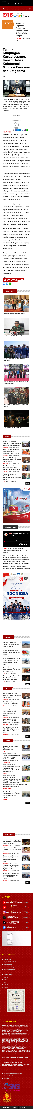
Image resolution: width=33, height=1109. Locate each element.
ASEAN (6, 977)
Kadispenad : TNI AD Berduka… (14, 336)
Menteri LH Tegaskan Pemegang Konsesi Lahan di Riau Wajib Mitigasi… (22, 29)
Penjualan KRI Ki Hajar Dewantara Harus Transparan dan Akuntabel (12, 459)
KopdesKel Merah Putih (10, 962)
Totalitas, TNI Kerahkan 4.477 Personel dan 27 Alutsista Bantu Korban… (12, 644)
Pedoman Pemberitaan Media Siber (13, 1073)
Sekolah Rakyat (8, 964)
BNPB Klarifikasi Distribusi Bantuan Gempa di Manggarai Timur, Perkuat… (11, 451)
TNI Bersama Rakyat (9, 969)
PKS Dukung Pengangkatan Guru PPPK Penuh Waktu (11, 702)
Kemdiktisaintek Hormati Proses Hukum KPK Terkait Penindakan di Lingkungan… (12, 467)
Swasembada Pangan (9, 967)
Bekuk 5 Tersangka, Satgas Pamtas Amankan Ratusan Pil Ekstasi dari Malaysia (16, 567)
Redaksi (6, 1071)
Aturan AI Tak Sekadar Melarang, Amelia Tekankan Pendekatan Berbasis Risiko (11, 721)
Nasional (18, 38)
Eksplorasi (6, 845)
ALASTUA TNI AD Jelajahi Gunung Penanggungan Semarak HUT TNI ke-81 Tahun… (11, 876)
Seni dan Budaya (8, 974)
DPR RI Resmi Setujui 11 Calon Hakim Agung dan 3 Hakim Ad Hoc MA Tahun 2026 (11, 729)
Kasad (14, 279)
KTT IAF (6, 987)
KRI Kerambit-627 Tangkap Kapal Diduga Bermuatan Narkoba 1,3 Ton (11, 748)
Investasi (6, 972)
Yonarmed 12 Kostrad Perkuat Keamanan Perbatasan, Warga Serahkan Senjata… (12, 476)
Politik (5, 705)
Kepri (4, 751)
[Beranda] (16, 15)
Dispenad (7, 279)
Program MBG (7, 959)
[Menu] (3, 8)
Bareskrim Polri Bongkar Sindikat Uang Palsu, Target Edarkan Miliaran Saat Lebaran (11, 794)
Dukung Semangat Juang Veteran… (15, 313)
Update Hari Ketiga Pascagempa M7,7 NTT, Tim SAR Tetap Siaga (11, 669)
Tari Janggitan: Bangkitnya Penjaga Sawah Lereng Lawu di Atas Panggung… (12, 841)
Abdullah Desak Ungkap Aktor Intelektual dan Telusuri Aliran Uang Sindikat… (10, 712)
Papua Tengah (7, 788)
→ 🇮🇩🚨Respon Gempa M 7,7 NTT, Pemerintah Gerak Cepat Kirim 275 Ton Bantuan (15, 550)
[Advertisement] (16, 628)
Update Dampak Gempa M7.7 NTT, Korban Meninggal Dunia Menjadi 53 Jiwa (12, 677)
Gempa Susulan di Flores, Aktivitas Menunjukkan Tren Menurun (11, 652)
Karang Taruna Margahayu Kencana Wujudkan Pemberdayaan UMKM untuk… (11, 858)
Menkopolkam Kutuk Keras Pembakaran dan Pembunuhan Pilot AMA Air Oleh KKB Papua (11, 769)
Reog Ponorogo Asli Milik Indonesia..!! (16, 563)
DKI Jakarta (7, 132)
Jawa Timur (6, 762)
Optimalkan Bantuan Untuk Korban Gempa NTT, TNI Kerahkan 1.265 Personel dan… (11, 661)
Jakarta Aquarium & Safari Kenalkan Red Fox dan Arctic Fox (12, 849)
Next (27, 483)
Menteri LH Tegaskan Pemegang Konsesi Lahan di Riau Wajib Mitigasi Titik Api (12, 443)
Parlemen (5, 463)
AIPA (5, 982)
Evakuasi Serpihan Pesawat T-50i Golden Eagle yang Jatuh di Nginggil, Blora (16, 560)
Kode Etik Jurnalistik (9, 1076)
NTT (4, 481)
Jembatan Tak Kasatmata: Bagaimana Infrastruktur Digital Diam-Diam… (11, 867)
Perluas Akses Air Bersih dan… (14, 428)
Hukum (5, 773)
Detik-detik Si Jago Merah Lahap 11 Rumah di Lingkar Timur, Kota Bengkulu (15, 557)
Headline (13, 281)
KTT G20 (6, 984)
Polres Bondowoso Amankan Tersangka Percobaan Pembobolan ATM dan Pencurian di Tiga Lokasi (12, 758)
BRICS (5, 979)
